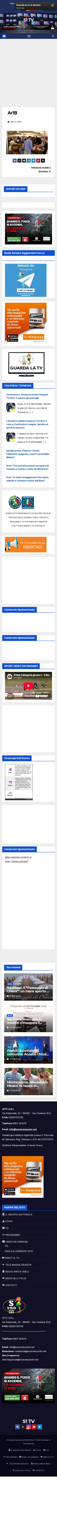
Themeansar (28, 1443)
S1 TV (29, 19)
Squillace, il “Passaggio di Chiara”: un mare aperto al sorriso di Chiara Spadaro (28, 991)
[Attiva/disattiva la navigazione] (29, 36)
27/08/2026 (15, 996)
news (10, 984)
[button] (53, 36)
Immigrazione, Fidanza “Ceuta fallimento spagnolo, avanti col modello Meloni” (27, 454)
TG (6, 1246)
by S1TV (29, 799)
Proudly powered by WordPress (20, 1440)
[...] (31, 412)
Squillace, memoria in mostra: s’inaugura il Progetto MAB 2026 (24, 1022)
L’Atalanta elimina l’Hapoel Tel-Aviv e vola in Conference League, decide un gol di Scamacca (27, 424)
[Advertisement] (28, 68)
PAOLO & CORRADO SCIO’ (19, 1251)
